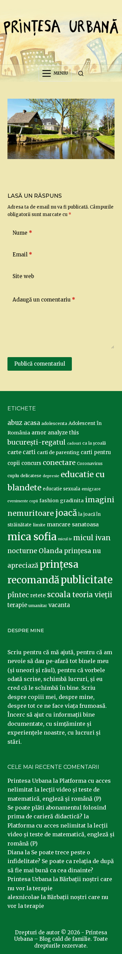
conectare (59, 463)
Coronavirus (90, 463)
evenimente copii (22, 501)
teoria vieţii (92, 594)
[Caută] (80, 73)
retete (38, 595)
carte (14, 452)
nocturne (22, 551)
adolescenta (54, 423)
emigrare (91, 489)
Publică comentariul (39, 364)
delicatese (30, 475)
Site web (23, 276)
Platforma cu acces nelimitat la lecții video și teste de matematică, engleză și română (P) (59, 789)
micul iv (65, 539)
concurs (31, 463)
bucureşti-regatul (36, 442)
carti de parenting (58, 452)
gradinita (72, 501)
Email (22, 254)
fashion (49, 501)
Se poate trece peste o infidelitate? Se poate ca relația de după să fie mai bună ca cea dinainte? (60, 861)
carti (29, 452)
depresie (51, 475)
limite (39, 524)
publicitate (87, 580)
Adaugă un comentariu (44, 299)
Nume (22, 233)
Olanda (51, 551)
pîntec (18, 595)
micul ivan (92, 537)
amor (39, 432)
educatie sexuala (61, 489)
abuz (14, 423)
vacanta (59, 605)
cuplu (13, 475)
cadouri (74, 443)
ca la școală (94, 443)
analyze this (63, 432)
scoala (59, 594)
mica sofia (32, 536)
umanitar (37, 605)
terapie (17, 605)
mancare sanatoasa (73, 524)
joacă (66, 513)
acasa (32, 423)
